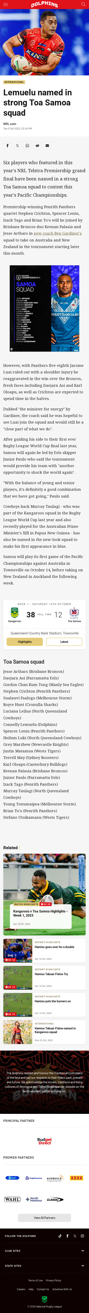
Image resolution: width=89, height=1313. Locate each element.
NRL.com (9, 124)
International (14, 82)
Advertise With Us (62, 1289)
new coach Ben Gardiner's (58, 233)
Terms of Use (35, 1280)
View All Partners (44, 1218)
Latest (64, 642)
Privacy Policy (53, 1280)
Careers (21, 1289)
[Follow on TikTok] (60, 1236)
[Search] (83, 4)
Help (31, 1289)
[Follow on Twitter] (75, 1236)
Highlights (25, 642)
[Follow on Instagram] (82, 1236)
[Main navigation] (5, 4)
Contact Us (43, 1289)
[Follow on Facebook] (67, 1236)
